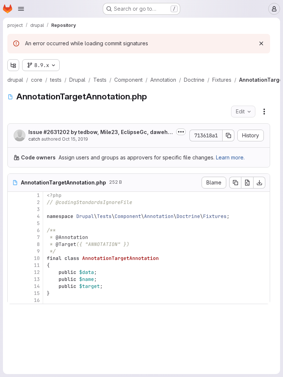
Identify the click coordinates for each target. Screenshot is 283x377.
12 (37, 272)
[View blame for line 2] (14, 202)
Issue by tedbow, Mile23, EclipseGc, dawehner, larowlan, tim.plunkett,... (99, 132)
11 (37, 265)
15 (37, 293)
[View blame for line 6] (14, 230)
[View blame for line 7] (14, 237)
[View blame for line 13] (14, 279)
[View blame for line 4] (14, 216)
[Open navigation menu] (21, 9)
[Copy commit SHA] (228, 135)
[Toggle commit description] (181, 131)
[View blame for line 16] (14, 300)
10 (37, 258)
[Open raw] (247, 182)
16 (37, 300)
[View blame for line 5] (14, 223)
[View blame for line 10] (14, 258)
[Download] (259, 182)
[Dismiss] (261, 43)
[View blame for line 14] (14, 286)
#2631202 (56, 132)
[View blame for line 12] (14, 272)
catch (34, 139)
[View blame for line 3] (14, 209)
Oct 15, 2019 (75, 139)
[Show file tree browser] (13, 65)
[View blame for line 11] (14, 265)
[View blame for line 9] (14, 251)
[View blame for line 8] (14, 244)
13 (37, 279)
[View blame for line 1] (14, 195)
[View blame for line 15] (14, 293)
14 (37, 286)
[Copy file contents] (235, 182)
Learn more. (230, 157)
